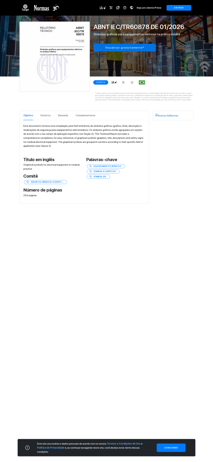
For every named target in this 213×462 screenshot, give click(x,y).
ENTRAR (179, 8)
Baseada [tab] (63, 115)
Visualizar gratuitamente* (124, 47)
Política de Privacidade (50, 447)
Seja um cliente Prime (149, 7)
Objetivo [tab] (28, 115)
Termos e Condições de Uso (124, 443)
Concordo (171, 447)
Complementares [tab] (85, 115)
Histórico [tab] (45, 115)
